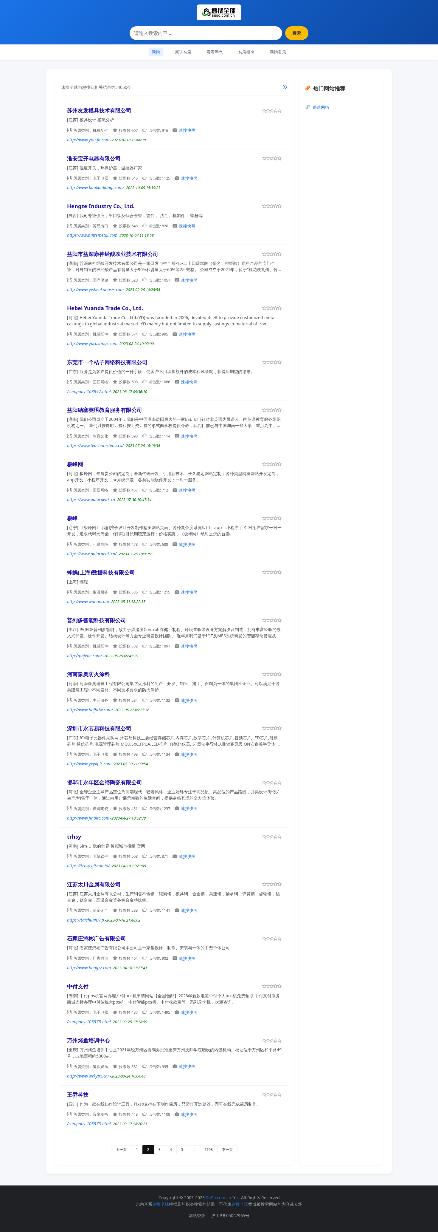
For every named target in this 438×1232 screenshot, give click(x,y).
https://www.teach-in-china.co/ (95, 445)
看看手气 (214, 52)
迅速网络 (321, 107)
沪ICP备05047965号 (230, 1215)
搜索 (297, 33)
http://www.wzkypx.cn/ (88, 1076)
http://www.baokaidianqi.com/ (95, 187)
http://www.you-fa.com (88, 140)
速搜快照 (187, 130)
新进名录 (183, 52)
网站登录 (278, 52)
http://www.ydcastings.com (92, 343)
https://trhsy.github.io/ (88, 865)
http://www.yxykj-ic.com (89, 763)
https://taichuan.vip (85, 920)
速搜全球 (160, 1204)
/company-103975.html (89, 1021)
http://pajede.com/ (84, 655)
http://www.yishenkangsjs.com (95, 289)
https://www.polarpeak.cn (91, 499)
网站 (156, 52)
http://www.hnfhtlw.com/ (90, 709)
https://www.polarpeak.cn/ (92, 554)
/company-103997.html (89, 391)
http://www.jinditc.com (88, 818)
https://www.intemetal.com (92, 235)
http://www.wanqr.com (88, 601)
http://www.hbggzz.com (89, 967)
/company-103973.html (89, 1123)
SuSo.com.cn (218, 1197)
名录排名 (246, 52)
